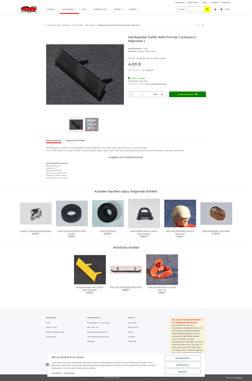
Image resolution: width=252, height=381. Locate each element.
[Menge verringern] (131, 94)
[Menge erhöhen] (162, 94)
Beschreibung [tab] (53, 140)
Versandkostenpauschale (98, 336)
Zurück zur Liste (54, 25)
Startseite (179, 2)
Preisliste (226, 2)
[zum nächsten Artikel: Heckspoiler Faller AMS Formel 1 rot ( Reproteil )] (203, 25)
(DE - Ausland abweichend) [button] (156, 84)
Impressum (56, 373)
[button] (215, 9)
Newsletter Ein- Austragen (98, 322)
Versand (149, 70)
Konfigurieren (183, 365)
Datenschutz (69, 373)
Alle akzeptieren (182, 358)
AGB (48, 322)
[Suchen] (207, 9)
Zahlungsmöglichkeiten (97, 332)
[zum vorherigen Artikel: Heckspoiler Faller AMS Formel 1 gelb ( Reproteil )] (198, 25)
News (204, 2)
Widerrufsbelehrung (55, 332)
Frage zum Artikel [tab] (75, 140)
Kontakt (214, 2)
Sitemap (90, 341)
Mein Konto (193, 2)
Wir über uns (93, 327)
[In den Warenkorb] (48, 33)
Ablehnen (182, 372)
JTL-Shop (238, 378)
